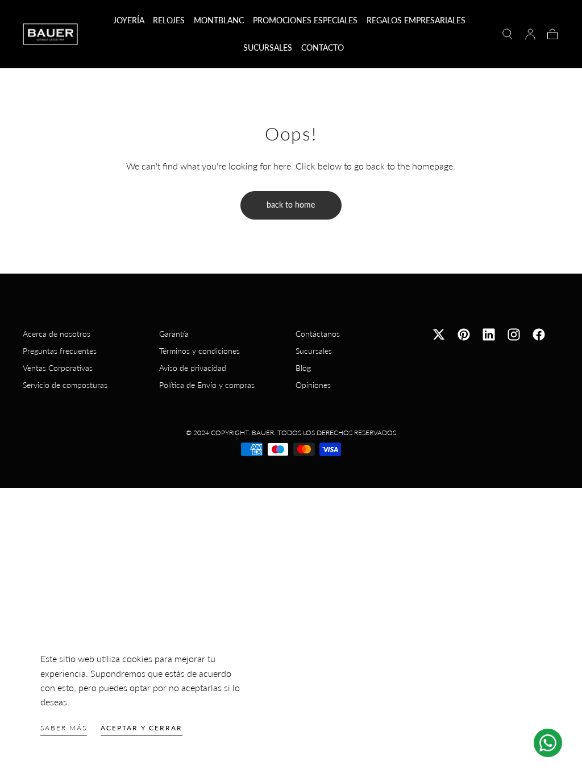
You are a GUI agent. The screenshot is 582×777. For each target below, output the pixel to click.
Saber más (63, 728)
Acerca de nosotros (56, 333)
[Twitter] (438, 334)
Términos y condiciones (199, 351)
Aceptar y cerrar (141, 728)
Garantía (174, 333)
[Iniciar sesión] (530, 34)
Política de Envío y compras (207, 385)
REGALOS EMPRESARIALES (416, 20)
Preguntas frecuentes (60, 351)
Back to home (291, 204)
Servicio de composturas (65, 385)
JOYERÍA (128, 20)
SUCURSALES (267, 47)
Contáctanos (318, 333)
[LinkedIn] (488, 334)
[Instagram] (513, 334)
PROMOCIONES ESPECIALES (305, 20)
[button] (507, 34)
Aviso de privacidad (192, 368)
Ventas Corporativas (58, 368)
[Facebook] (538, 334)
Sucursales (314, 351)
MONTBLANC (219, 20)
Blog (303, 368)
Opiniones (313, 385)
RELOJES (169, 20)
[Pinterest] (463, 334)
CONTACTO (322, 47)
